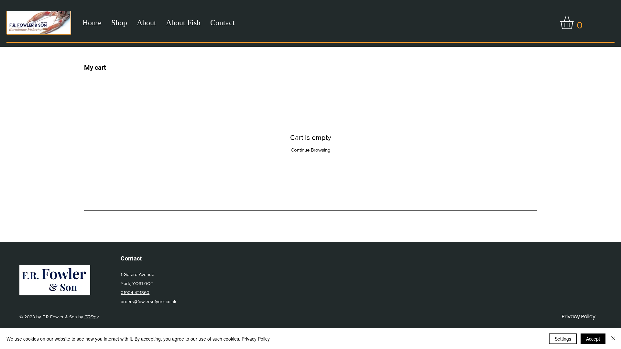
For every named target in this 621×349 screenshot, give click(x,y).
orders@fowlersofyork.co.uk (148, 301)
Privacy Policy (256, 338)
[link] (574, 22)
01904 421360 (135, 292)
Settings (563, 338)
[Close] (613, 338)
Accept (593, 338)
